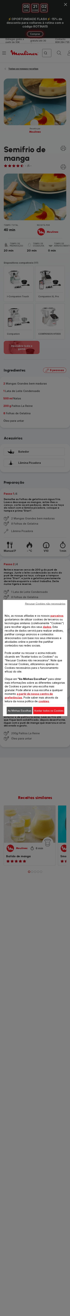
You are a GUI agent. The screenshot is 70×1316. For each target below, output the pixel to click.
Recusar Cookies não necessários (45, 603)
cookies (43, 701)
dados (47, 626)
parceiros (56, 615)
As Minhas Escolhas (19, 710)
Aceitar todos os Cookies (48, 710)
